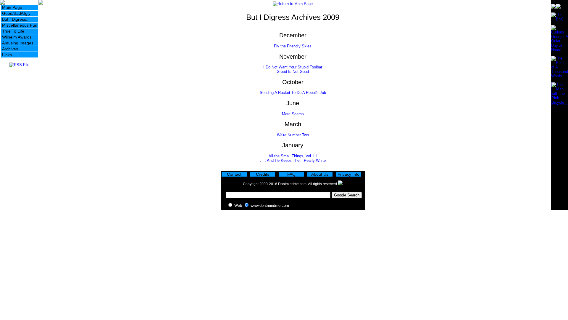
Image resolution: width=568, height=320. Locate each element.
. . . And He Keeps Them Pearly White (293, 160)
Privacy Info (348, 174)
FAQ (291, 174)
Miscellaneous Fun (19, 25)
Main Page (12, 7)
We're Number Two (293, 135)
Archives (10, 49)
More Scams (293, 114)
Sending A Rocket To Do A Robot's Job (293, 92)
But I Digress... (16, 19)
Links (7, 54)
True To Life (13, 31)
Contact (234, 174)
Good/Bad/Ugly (16, 13)
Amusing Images (17, 43)
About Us (319, 174)
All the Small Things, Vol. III (293, 156)
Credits (262, 174)
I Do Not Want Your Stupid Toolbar (292, 67)
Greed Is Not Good (293, 71)
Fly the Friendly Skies (293, 46)
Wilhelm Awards (17, 37)
